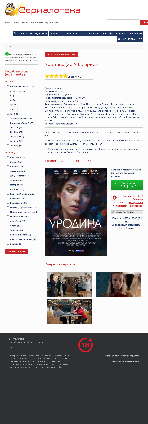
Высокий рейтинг (21, 123)
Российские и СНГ (22, 86)
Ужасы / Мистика (20, 235)
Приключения (19, 216)
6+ (13, 100)
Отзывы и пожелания (127, 33)
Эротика (16, 244)
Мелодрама (18, 203)
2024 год (17, 136)
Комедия (17, 189)
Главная (22, 33)
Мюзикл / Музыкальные (23, 207)
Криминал (18, 198)
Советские (17, 91)
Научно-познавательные (23, 212)
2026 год (16, 145)
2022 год (16, 127)
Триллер (16, 230)
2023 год (16, 132)
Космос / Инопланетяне (23, 194)
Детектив (17, 171)
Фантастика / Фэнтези (23, 239)
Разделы (38, 33)
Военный (17, 166)
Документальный (20, 176)
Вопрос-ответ (97, 33)
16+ (14, 109)
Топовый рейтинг (21, 118)
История (17, 185)
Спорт (15, 226)
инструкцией (136, 202)
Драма (16, 180)
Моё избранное (131, 39)
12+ (14, 105)
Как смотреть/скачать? (68, 33)
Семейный (17, 221)
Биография (17, 157)
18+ (14, 114)
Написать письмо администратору (122, 356)
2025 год (16, 141)
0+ (13, 96)
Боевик (16, 162)
